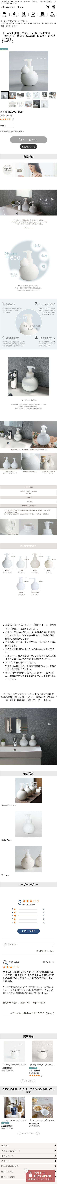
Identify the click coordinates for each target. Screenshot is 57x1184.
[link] (7, 119)
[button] (23, 14)
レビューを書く (28, 931)
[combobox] (45, 951)
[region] (28, 909)
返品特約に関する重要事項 (13, 131)
